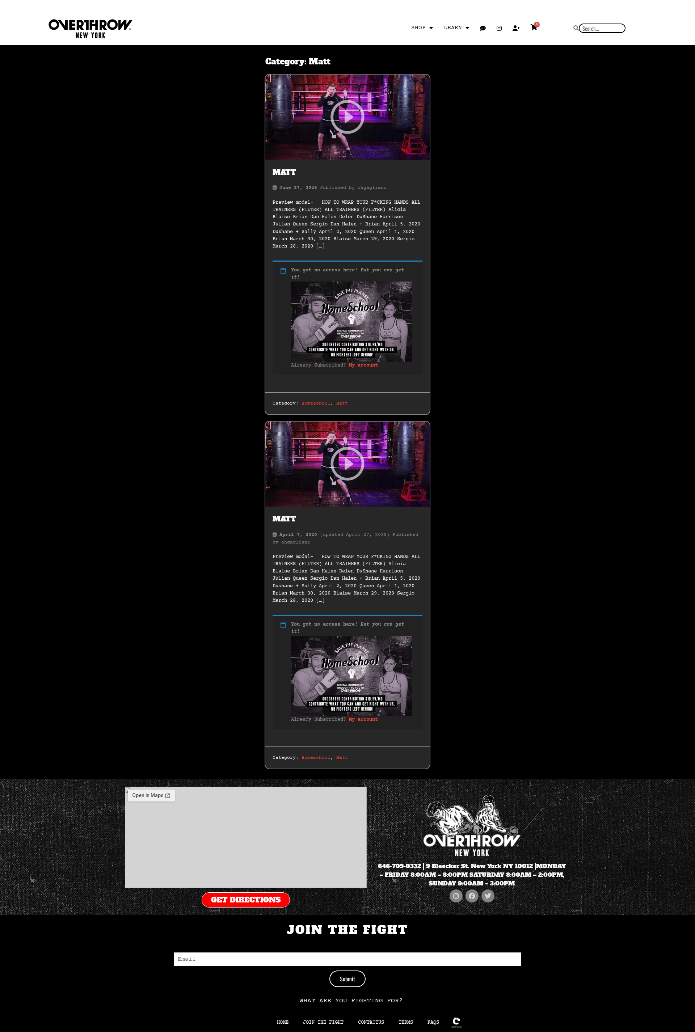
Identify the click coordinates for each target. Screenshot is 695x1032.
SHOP (418, 28)
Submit (347, 978)
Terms (406, 1022)
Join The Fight (323, 1022)
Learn (453, 28)
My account (363, 365)
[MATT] (347, 117)
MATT (284, 172)
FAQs (433, 1022)
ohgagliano (372, 187)
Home (282, 1022)
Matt (342, 403)
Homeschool (316, 403)
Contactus (371, 1022)
